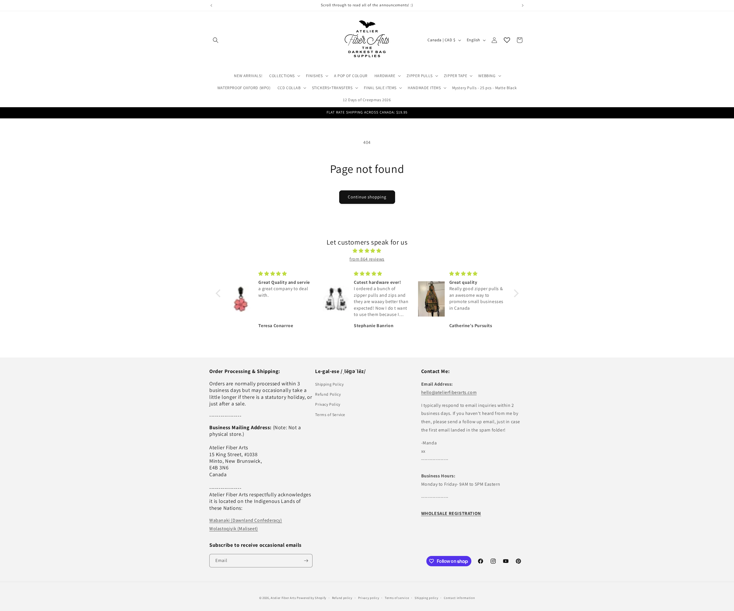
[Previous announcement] (211, 5)
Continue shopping (367, 197)
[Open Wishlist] (507, 40)
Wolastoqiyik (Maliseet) (233, 529)
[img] (367, 251)
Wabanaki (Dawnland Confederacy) (245, 520)
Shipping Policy (329, 384)
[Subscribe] (306, 560)
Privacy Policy (327, 404)
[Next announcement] (522, 5)
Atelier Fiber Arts (283, 598)
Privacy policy (368, 598)
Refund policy (342, 598)
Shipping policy (426, 598)
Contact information (459, 598)
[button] (215, 40)
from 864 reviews (367, 259)
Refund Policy (328, 394)
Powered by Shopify (311, 598)
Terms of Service (330, 414)
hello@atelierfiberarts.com (449, 392)
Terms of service (397, 598)
